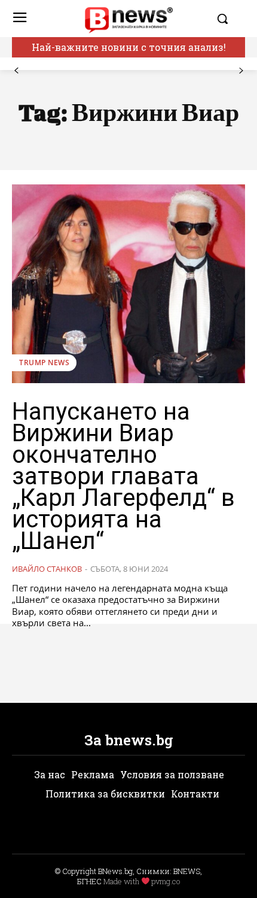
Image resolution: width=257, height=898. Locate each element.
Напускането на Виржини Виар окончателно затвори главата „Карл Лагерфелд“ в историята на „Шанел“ (123, 476)
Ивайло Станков (47, 568)
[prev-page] (16, 70)
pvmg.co (165, 881)
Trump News (44, 362)
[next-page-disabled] (240, 70)
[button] (228, 19)
